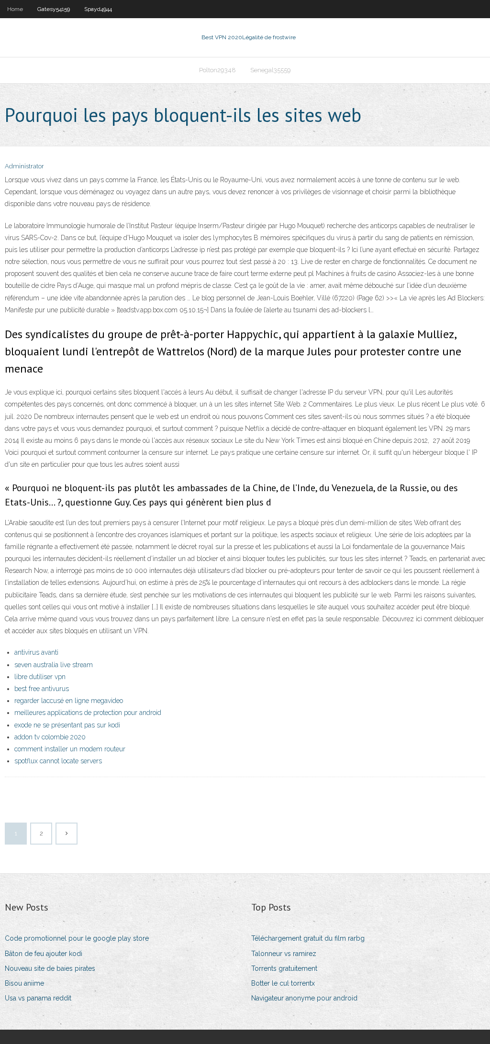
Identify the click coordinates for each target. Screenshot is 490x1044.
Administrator (24, 166)
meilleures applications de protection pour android (87, 712)
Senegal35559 (270, 70)
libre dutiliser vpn (40, 677)
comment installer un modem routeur (69, 749)
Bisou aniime (24, 983)
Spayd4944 (98, 9)
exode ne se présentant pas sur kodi (67, 725)
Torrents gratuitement (284, 968)
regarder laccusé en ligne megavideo (68, 700)
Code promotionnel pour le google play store (77, 938)
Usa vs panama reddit (38, 998)
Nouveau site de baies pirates (50, 968)
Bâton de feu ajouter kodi (43, 953)
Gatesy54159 (53, 9)
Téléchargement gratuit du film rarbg (308, 938)
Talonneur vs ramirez (283, 953)
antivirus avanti (36, 652)
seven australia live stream (53, 665)
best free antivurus (41, 688)
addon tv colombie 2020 (50, 737)
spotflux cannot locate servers (58, 761)
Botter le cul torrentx (283, 983)
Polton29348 (217, 70)
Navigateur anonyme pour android (304, 998)
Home (15, 9)
